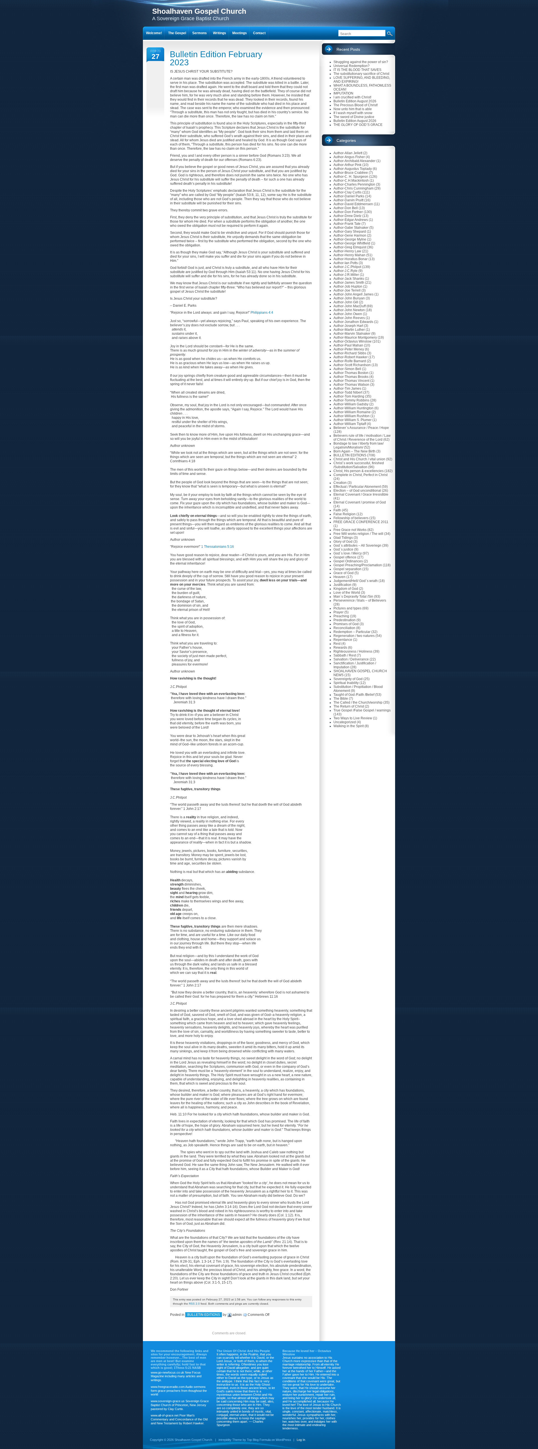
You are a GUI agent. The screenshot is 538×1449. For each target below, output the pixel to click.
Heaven (339, 577)
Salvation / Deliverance (351, 659)
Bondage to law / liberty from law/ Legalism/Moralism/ (358, 445)
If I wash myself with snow (352, 113)
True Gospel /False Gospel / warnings (362, 710)
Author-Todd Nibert (347, 392)
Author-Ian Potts (345, 263)
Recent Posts (348, 49)
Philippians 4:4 (262, 313)
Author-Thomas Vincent (351, 381)
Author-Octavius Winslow (352, 341)
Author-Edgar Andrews (350, 220)
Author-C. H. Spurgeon (350, 177)
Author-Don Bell (345, 208)
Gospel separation (347, 569)
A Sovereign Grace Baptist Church (199, 14)
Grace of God (343, 573)
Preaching (341, 616)
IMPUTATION (343, 93)
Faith (337, 510)
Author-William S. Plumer (352, 420)
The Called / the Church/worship (357, 702)
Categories (346, 140)
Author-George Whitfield (351, 243)
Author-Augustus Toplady (352, 169)
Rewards (340, 648)
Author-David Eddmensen (353, 204)
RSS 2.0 (194, 1303)
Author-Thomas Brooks (350, 377)
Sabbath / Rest (344, 655)
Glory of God (343, 542)
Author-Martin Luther (349, 330)
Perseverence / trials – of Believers (359, 600)
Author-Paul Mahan (348, 345)
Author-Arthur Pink (347, 165)
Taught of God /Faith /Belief (353, 695)
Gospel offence (344, 557)
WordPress (283, 1439)
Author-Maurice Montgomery (355, 337)
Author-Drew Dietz (347, 216)
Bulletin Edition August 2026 (354, 101)
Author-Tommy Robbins (351, 400)
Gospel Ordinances (348, 561)
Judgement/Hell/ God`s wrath (355, 581)
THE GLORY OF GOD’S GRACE (357, 125)
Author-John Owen (347, 314)
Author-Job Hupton (347, 286)
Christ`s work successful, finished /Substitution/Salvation (358, 465)
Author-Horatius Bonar (350, 259)
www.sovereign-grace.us (168, 1401)
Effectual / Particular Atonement (357, 487)
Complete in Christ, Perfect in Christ (360, 475)
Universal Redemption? (351, 66)
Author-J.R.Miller (346, 275)
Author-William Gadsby (350, 404)
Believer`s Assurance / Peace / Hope (361, 428)
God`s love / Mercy (347, 553)
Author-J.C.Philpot (347, 267)
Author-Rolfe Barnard (349, 361)
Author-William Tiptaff (349, 424)
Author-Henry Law (347, 251)
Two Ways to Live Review (352, 718)
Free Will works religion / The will (358, 534)
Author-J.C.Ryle (345, 271)
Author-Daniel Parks (348, 196)
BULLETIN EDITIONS (203, 1315)
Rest (336, 644)
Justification (342, 585)
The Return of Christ (348, 706)
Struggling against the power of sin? (360, 62)
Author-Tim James (347, 388)
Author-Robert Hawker (350, 357)
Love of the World (346, 593)
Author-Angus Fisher (349, 157)
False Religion (344, 514)
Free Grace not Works (350, 530)
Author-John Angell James (353, 294)
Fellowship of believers (350, 518)
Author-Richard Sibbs (349, 353)
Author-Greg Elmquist (349, 247)
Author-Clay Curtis (347, 192)
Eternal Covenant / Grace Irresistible (360, 494)
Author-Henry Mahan (349, 255)
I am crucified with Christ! (352, 97)
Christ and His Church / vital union (359, 459)
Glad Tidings (343, 538)
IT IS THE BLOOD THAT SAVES (357, 70)
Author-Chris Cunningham (353, 188)
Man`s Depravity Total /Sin (353, 596)
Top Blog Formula (259, 1439)
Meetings (239, 33)
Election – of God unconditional (357, 491)
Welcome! (154, 33)
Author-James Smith (348, 283)
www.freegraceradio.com (168, 1386)
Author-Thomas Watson (351, 385)
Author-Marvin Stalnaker (351, 334)
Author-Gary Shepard (349, 232)
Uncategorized (344, 722)
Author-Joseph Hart (348, 326)
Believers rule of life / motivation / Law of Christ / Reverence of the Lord (362, 438)
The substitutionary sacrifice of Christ (361, 74)
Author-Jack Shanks (348, 279)
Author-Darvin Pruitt (348, 200)
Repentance (342, 640)
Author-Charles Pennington (354, 184)
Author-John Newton (349, 310)
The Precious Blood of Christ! (355, 105)
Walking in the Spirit (348, 726)
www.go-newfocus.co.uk (167, 1372)
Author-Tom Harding (348, 396)
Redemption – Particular (351, 632)
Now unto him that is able (352, 109)
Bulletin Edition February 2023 (216, 58)
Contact (259, 33)
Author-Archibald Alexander (354, 161)
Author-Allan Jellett (347, 153)
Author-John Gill (345, 302)
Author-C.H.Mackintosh (351, 180)
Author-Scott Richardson (352, 365)
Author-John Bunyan (349, 298)
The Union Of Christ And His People (243, 1351)
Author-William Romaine (352, 412)
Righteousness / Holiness (352, 651)
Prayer (338, 612)
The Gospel (177, 33)
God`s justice (343, 549)
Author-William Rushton (351, 416)
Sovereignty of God (348, 679)
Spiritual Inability (346, 683)
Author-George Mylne (349, 239)
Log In (301, 1439)
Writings (219, 33)
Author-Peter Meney (348, 349)
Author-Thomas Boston (350, 373)
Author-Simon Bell (347, 369)
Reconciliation (344, 628)
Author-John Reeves (349, 318)
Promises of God (346, 624)
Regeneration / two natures (354, 636)
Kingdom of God (345, 589)
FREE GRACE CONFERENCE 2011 (360, 522)
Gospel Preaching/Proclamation (357, 565)
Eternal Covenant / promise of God (359, 502)
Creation (340, 483)
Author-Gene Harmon (349, 235)
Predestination (344, 620)
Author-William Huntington (353, 408)
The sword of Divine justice (353, 117)
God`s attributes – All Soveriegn (357, 545)
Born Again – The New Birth (354, 451)
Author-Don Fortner (348, 212)
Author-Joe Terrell (347, 290)
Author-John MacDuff (349, 306)
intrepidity (225, 1439)
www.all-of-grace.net (164, 1415)
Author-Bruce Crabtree (350, 173)
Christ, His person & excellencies (358, 471)
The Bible (340, 699)
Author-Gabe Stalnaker (350, 228)
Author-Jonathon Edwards (353, 322)
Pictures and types (347, 608)
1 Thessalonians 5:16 (217, 547)
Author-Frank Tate (347, 224)
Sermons (199, 33)
